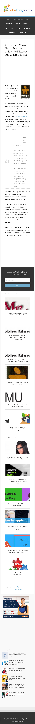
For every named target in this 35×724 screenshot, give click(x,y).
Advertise (12, 32)
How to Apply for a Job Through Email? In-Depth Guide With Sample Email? (17, 527)
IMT (12, 28)
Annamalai (8, 23)
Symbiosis (26, 23)
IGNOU (18, 23)
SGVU (27, 19)
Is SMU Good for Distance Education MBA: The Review (17, 405)
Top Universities (18, 19)
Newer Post (16, 587)
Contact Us (22, 32)
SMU (6, 28)
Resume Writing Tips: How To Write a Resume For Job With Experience (17, 458)
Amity (19, 28)
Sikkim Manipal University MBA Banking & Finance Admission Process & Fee (17, 337)
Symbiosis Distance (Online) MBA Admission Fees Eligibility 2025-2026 (17, 670)
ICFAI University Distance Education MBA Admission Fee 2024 (16, 693)
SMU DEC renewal (21, 116)
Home (7, 19)
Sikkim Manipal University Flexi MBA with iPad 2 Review (17, 383)
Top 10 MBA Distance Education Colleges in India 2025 (17, 678)
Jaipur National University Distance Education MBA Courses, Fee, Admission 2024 (16, 686)
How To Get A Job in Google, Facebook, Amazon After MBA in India (17, 481)
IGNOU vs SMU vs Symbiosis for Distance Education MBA (17, 314)
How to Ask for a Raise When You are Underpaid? (17, 504)
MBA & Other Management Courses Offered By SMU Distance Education (17, 360)
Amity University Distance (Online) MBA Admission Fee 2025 (17, 654)
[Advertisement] (17, 71)
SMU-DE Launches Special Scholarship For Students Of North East (17, 428)
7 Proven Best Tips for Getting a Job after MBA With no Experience (17, 551)
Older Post (18, 590)
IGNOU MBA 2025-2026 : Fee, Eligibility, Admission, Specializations (16, 662)
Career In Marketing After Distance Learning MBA (17, 573)
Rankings (27, 28)
